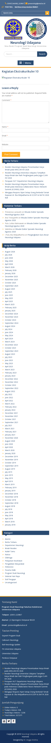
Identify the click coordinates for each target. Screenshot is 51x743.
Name (5, 127)
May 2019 (9, 478)
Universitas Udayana (10, 653)
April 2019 (9, 481)
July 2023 (8, 357)
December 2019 (11, 456)
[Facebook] (13, 721)
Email (5, 135)
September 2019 (11, 466)
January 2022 (10, 410)
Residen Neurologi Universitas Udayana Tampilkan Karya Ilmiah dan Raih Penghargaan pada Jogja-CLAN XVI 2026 (26, 175)
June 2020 (9, 444)
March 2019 (9, 484)
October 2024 (10, 320)
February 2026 (10, 270)
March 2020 (9, 450)
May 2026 (9, 261)
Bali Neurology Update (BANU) (26, 7)
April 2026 (9, 264)
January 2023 (10, 376)
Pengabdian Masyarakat (14, 564)
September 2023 (11, 351)
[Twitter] (9, 721)
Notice (7, 554)
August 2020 (10, 441)
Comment (6, 100)
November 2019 (11, 459)
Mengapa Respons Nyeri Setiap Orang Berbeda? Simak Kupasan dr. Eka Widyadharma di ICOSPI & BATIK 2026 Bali (27, 195)
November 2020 (11, 438)
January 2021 (10, 435)
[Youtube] (4, 721)
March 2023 (9, 369)
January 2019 (10, 490)
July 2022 (8, 394)
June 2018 (9, 512)
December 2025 (11, 276)
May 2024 (9, 335)
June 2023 (9, 360)
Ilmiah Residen (11, 548)
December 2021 (11, 413)
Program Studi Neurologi (15, 573)
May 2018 (9, 515)
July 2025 (8, 292)
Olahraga (8, 557)
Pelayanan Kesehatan (13, 561)
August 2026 (10, 251)
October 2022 (10, 385)
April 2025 (9, 301)
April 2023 (9, 366)
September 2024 (11, 323)
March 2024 (9, 341)
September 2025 (11, 286)
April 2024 (9, 338)
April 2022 (9, 400)
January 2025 (10, 310)
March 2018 (9, 521)
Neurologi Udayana (25, 43)
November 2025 (11, 279)
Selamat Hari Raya (12, 576)
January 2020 (10, 453)
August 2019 (10, 469)
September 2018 (11, 503)
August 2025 (10, 289)
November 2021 (11, 416)
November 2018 (11, 497)
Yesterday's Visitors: (12, 712)
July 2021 (8, 425)
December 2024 (11, 314)
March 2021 (9, 428)
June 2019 (9, 475)
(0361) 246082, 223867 (15, 3)
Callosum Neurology (10, 640)
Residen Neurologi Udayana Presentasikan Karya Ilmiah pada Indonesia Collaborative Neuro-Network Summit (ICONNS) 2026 (26, 187)
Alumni (7, 539)
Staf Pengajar (10, 579)
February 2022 (10, 407)
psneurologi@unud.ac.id (36, 3)
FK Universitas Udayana (11, 649)
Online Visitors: (10, 707)
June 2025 (9, 295)
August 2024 (10, 326)
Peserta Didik (10, 570)
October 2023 (10, 348)
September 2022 (11, 388)
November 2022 (11, 382)
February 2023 (10, 373)
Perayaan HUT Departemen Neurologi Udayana (24, 181)
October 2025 (10, 283)
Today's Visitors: (11, 710)
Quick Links (8, 13)
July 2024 (8, 329)
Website (5, 144)
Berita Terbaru (11, 542)
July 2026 (8, 255)
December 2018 (11, 494)
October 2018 (10, 500)
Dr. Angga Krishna (31, 740)
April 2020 (9, 447)
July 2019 (8, 472)
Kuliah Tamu (10, 551)
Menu (28, 63)
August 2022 (10, 391)
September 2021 (11, 422)
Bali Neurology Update (11, 644)
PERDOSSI (9, 567)
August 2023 (10, 354)
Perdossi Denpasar (9, 658)
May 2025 (9, 298)
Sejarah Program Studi (11, 635)
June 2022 (9, 397)
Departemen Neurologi (14, 545)
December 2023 (11, 345)
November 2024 (11, 317)
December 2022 (11, 379)
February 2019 (10, 487)
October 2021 (10, 419)
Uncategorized (11, 582)
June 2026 (9, 258)
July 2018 (8, 509)
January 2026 (10, 273)
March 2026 (9, 267)
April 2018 (9, 518)
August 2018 (10, 506)
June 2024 (9, 332)
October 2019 (10, 462)
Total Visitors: (10, 715)
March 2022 (9, 404)
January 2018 (10, 525)
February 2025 (10, 307)
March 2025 (9, 304)
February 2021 (10, 431)
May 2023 (9, 363)
